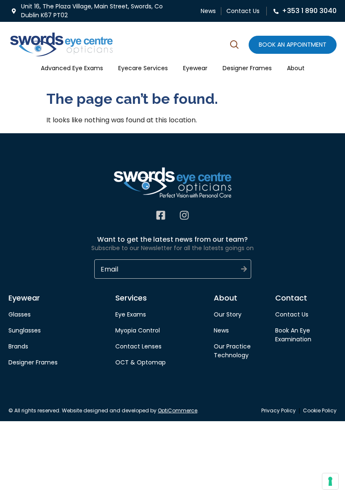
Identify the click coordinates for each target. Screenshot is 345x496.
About (296, 68)
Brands (18, 346)
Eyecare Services (143, 68)
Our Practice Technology (232, 350)
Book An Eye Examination (293, 334)
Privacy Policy (278, 410)
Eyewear (195, 68)
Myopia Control (137, 330)
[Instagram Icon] (184, 215)
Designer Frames (247, 68)
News (208, 11)
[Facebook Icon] (160, 215)
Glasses (19, 314)
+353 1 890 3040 (309, 11)
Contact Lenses (138, 346)
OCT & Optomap (140, 362)
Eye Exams (130, 314)
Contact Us (243, 11)
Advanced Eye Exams (72, 68)
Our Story (228, 314)
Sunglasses (24, 330)
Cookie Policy (320, 410)
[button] (234, 45)
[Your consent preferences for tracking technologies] (330, 481)
